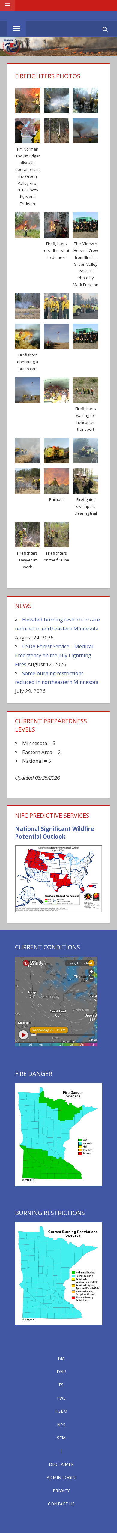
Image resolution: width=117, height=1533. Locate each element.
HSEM (61, 1411)
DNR (61, 1371)
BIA (61, 1358)
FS (61, 1385)
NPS (61, 1424)
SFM (61, 1438)
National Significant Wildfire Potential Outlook (54, 833)
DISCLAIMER (61, 1464)
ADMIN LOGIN (61, 1477)
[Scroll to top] (107, 1523)
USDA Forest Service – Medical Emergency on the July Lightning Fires (54, 655)
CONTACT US (61, 1504)
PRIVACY (61, 1490)
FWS (61, 1398)
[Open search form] (105, 29)
